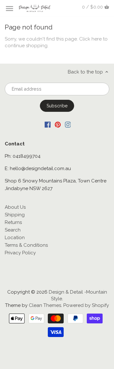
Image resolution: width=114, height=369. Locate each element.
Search (13, 230)
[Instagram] (68, 124)
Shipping (15, 215)
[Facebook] (48, 124)
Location (15, 237)
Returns (13, 222)
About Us (15, 207)
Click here (90, 39)
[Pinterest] (58, 124)
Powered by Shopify (86, 305)
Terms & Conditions (26, 245)
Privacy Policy (20, 253)
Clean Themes (45, 305)
